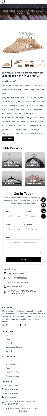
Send (23, 259)
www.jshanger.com (14, 286)
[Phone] (43, 211)
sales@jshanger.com (15, 273)
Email (8, 224)
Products (9, 343)
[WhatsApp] (43, 199)
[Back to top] (43, 216)
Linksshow (23, 411)
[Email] (43, 205)
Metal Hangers (11, 364)
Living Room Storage (14, 372)
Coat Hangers (11, 360)
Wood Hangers (11, 368)
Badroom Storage (12, 376)
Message (9, 237)
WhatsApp (28, 224)
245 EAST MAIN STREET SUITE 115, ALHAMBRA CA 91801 (20, 402)
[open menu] (42, 2)
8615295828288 (20, 278)
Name (8, 211)
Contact (9, 351)
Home (8, 335)
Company (27, 211)
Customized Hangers (14, 347)
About (8, 339)
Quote (9, 138)
